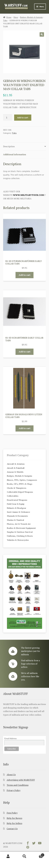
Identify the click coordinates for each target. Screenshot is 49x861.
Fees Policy (12, 812)
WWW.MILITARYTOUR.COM (28, 194)
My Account (8, 856)
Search (24, 856)
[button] (42, 34)
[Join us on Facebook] (27, 843)
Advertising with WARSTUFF (21, 779)
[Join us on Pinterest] (27, 847)
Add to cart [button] (24, 274)
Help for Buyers (14, 818)
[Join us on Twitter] (33, 843)
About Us (11, 774)
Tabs (5, 20)
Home (8, 17)
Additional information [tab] (14, 154)
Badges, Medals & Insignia (31, 17)
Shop (15, 17)
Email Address (10, 738)
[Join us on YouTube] (39, 843)
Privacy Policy (13, 790)
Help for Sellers (14, 823)
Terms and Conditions (17, 785)
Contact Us (12, 828)
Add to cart (22, 117)
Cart (38, 854)
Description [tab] (9, 146)
